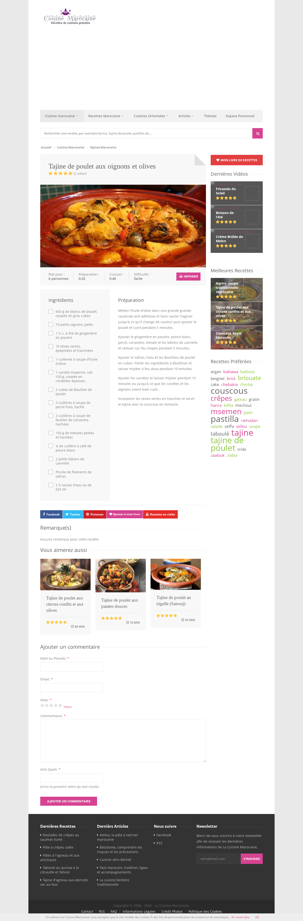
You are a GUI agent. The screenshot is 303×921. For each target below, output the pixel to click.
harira (216, 405)
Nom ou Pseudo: (54, 658)
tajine (242, 432)
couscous (229, 390)
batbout (247, 371)
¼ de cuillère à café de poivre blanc (73, 448)
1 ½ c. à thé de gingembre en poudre (76, 335)
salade (217, 426)
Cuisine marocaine (60, 116)
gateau (240, 399)
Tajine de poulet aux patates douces (119, 603)
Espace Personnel (240, 116)
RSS (159, 843)
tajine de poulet (227, 443)
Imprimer (190, 276)
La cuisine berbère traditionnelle (113, 882)
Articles (184, 116)
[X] (257, 917)
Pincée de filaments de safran (74, 474)
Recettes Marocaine (104, 116)
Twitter (75, 514)
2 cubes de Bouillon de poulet (74, 392)
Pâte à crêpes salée (58, 847)
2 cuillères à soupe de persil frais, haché (73, 405)
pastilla (225, 419)
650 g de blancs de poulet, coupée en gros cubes (76, 313)
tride (241, 449)
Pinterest (96, 514)
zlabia (232, 455)
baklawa (230, 371)
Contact (87, 911)
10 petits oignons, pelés (74, 324)
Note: (46, 700)
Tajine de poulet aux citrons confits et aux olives (65, 604)
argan (216, 371)
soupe (254, 426)
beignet (218, 378)
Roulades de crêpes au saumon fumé (59, 837)
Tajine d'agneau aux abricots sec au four (64, 882)
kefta (228, 405)
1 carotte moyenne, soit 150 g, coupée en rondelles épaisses (74, 376)
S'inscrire (252, 859)
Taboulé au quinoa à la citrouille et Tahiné (59, 869)
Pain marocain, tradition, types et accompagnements (122, 869)
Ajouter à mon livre (126, 514)
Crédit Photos (172, 911)
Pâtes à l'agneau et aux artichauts (59, 857)
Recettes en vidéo (162, 514)
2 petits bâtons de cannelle (70, 461)
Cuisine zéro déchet (115, 859)
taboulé (220, 433)
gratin (254, 399)
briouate (249, 378)
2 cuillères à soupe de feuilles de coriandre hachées (73, 420)
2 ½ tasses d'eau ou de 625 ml (74, 487)
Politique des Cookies (205, 911)
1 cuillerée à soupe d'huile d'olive (77, 361)
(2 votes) (79, 173)
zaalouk (218, 455)
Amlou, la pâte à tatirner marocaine (117, 837)
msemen (226, 411)
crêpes (221, 398)
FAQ (114, 911)
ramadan (249, 420)
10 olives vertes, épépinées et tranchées (74, 348)
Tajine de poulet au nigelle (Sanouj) (173, 600)
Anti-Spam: (50, 769)
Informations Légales (139, 911)
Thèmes (210, 116)
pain (248, 412)
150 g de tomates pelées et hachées (75, 435)
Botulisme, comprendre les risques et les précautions (119, 849)
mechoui (243, 405)
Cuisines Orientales (149, 116)
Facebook (53, 514)
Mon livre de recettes (238, 160)
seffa (229, 426)
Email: (46, 679)
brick (231, 378)
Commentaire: (53, 716)
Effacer (68, 707)
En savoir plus (241, 917)
